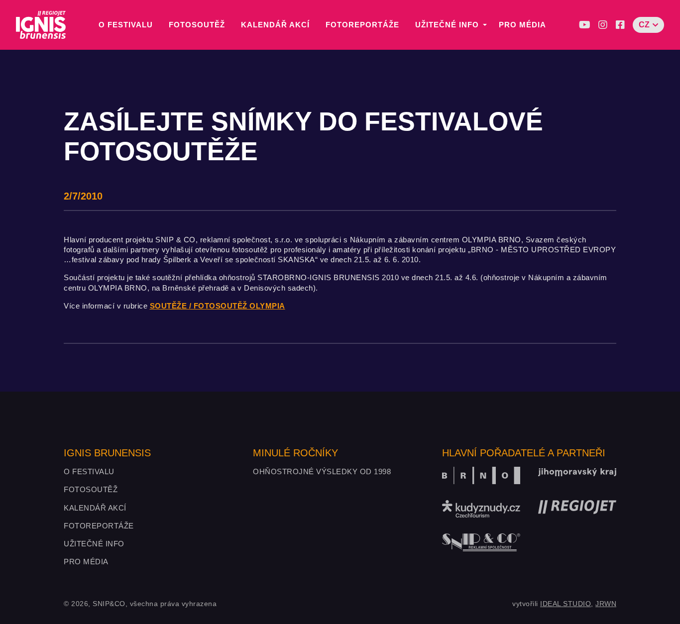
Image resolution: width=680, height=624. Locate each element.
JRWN (605, 604)
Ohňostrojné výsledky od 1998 (322, 471)
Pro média (522, 24)
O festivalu (126, 24)
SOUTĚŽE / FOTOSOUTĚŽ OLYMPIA (217, 306)
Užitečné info (447, 24)
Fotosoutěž (197, 24)
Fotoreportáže (362, 24)
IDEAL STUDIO (565, 604)
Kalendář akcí (275, 24)
